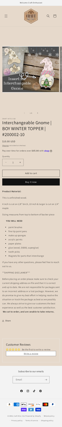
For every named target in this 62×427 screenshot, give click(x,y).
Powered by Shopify (33, 416)
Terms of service (31, 420)
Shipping (5, 145)
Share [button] (8, 320)
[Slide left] (24, 113)
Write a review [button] (31, 353)
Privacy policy (17, 420)
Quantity (6, 156)
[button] (6, 16)
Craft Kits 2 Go (19, 416)
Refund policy (49, 416)
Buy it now (31, 182)
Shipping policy (47, 420)
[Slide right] (37, 113)
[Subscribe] (46, 379)
